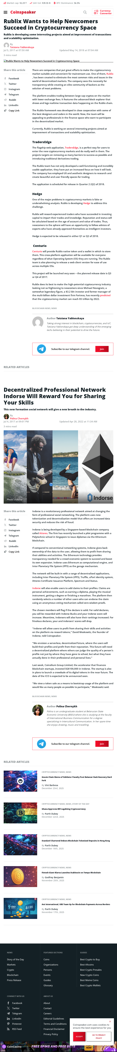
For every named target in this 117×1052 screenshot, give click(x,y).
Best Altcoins (87, 964)
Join (102, 349)
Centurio (37, 251)
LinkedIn (13, 105)
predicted (105, 295)
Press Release (14, 980)
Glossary (48, 985)
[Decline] (110, 1021)
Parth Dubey (51, 813)
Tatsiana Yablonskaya (22, 47)
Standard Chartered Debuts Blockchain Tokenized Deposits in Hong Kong (76, 840)
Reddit (12, 99)
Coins (46, 959)
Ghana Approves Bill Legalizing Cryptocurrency (64, 809)
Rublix (109, 73)
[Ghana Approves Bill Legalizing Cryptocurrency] (20, 813)
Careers (47, 1013)
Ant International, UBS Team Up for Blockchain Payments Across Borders (76, 904)
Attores (43, 533)
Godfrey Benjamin (54, 877)
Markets (11, 964)
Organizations (51, 964)
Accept (79, 1037)
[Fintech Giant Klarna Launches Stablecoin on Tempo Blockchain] (20, 877)
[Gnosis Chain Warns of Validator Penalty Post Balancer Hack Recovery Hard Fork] (20, 782)
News (54, 308)
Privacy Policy (51, 1034)
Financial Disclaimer (54, 1028)
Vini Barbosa (51, 785)
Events (47, 974)
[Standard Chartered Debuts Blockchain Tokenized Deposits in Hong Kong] (20, 845)
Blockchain (12, 974)
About (47, 1003)
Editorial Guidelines (54, 1018)
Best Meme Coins (89, 980)
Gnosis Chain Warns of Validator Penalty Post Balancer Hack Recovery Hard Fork (77, 779)
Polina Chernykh (19, 418)
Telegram (14, 94)
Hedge (86, 203)
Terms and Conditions (55, 1023)
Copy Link (14, 110)
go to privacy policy (99, 1036)
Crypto (10, 969)
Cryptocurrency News (53, 772)
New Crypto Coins (89, 974)
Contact (47, 1008)
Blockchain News (41, 308)
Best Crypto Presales (91, 969)
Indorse (36, 588)
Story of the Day (80, 804)
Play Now (89, 1046)
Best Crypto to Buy (90, 959)
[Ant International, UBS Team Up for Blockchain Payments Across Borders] (20, 909)
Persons (48, 969)
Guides (47, 980)
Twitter (12, 83)
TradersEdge (71, 147)
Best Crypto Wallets (90, 985)
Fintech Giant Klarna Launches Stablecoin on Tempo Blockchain (71, 872)
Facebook (14, 78)
